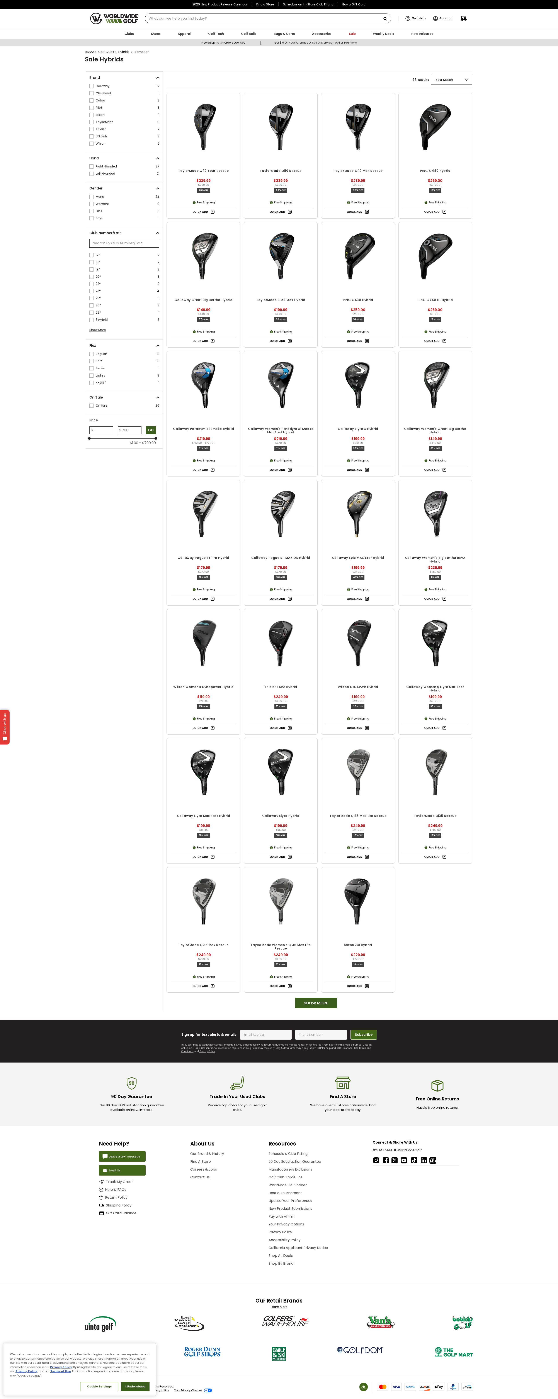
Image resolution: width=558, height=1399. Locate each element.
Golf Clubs (106, 52)
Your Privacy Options (286, 1224)
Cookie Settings (99, 1386)
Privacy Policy (207, 1051)
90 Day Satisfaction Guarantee (295, 1161)
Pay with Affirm (281, 1216)
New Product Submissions (290, 1208)
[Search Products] (386, 19)
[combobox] (268, 18)
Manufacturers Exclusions (290, 1169)
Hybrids (123, 52)
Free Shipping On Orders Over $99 (223, 42)
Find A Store (200, 1161)
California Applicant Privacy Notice (298, 1247)
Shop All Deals (281, 1255)
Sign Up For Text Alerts (342, 42)
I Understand (135, 1386)
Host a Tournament (285, 1192)
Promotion (142, 52)
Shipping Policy (118, 1205)
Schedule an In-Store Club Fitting (308, 4)
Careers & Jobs (203, 1169)
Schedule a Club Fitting (288, 1153)
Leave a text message (124, 1156)
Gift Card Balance (121, 1213)
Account (446, 18)
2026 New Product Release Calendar (219, 4)
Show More (97, 330)
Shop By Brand (281, 1263)
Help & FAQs (115, 1189)
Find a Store (265, 4)
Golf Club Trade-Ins (285, 1177)
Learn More (279, 1307)
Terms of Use (60, 1371)
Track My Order (119, 1181)
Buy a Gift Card (354, 4)
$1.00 (134, 443)
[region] (79, 1369)
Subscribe (364, 1034)
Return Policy (116, 1197)
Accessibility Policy (285, 1239)
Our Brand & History (207, 1153)
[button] (415, 18)
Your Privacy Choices (188, 1390)
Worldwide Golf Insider (288, 1185)
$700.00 (147, 443)
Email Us (115, 1170)
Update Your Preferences (290, 1200)
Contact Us (200, 1177)
